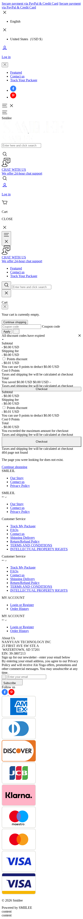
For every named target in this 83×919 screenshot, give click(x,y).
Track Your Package (23, 80)
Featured (16, 72)
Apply (6, 331)
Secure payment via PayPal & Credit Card (30, 3)
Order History (19, 609)
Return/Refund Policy (25, 541)
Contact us (17, 76)
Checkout (41, 389)
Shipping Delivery (22, 537)
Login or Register (22, 605)
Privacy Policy (20, 485)
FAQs (14, 530)
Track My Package (23, 526)
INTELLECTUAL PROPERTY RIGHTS (39, 549)
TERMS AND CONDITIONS (31, 545)
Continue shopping (14, 322)
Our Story (17, 478)
